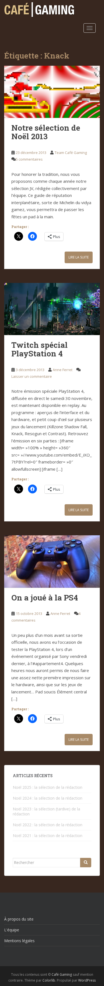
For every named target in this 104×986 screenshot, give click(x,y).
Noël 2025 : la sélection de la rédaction (47, 787)
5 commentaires (29, 159)
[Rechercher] (85, 862)
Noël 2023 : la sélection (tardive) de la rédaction (46, 811)
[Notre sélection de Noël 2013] (52, 92)
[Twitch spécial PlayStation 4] (52, 309)
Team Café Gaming (71, 152)
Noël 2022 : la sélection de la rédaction (47, 824)
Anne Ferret (62, 369)
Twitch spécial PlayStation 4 (39, 349)
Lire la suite (79, 257)
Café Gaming (62, 974)
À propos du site (19, 919)
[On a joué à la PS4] (52, 561)
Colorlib (48, 980)
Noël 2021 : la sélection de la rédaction (47, 835)
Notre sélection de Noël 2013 (45, 132)
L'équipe (11, 929)
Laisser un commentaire (31, 376)
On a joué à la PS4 (44, 597)
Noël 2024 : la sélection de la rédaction (47, 798)
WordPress (87, 980)
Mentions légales (19, 940)
